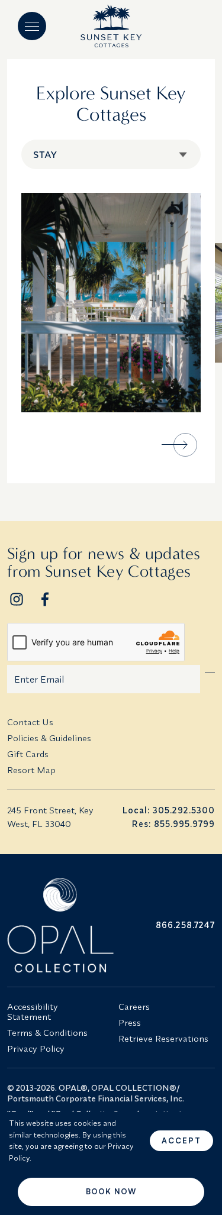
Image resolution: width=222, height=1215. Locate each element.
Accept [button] (181, 1140)
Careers (134, 1006)
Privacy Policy (36, 1048)
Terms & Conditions (47, 1032)
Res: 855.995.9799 (173, 823)
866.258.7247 (185, 924)
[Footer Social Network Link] (16, 599)
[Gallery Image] (111, 302)
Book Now (111, 1191)
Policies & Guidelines (49, 738)
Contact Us (30, 722)
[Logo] (111, 26)
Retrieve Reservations (163, 1038)
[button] (32, 26)
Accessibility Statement (32, 1011)
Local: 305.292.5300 (168, 810)
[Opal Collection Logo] (55, 925)
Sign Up (210, 670)
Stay (45, 154)
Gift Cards (28, 754)
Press (129, 1022)
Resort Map (31, 769)
